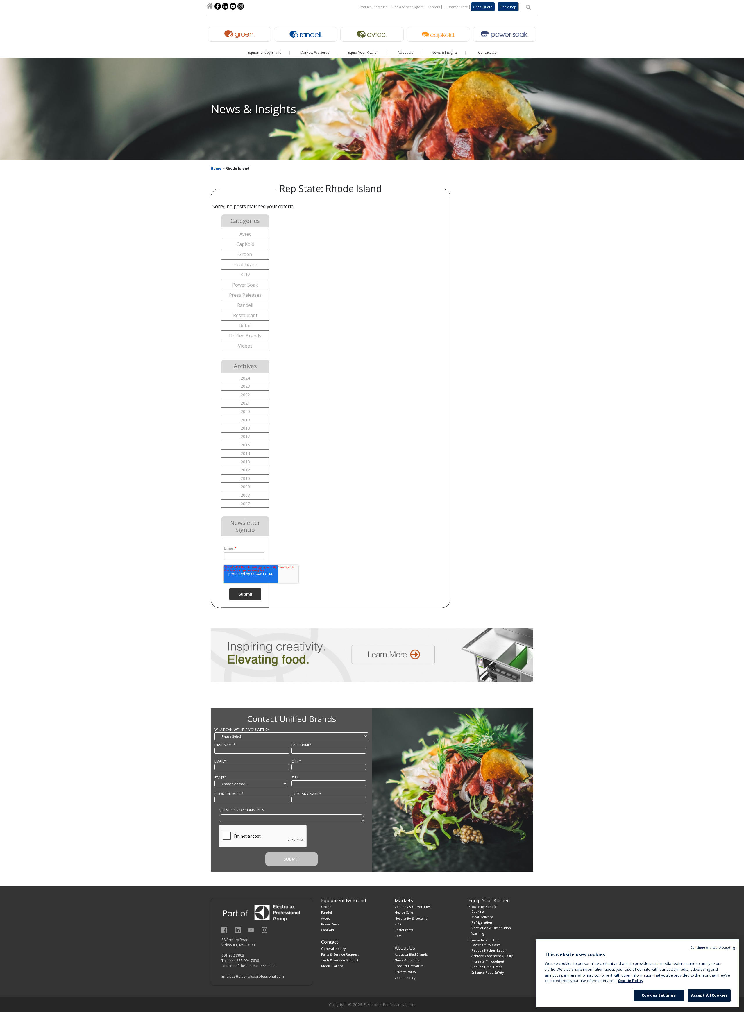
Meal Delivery (482, 917)
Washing (477, 933)
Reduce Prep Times (486, 967)
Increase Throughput (487, 961)
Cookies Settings (659, 995)
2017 (245, 436)
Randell (245, 305)
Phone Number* (229, 793)
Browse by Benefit (482, 906)
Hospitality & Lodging (411, 918)
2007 (245, 503)
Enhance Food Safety (487, 972)
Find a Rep (508, 7)
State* (220, 777)
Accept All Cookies (709, 995)
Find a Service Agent (407, 7)
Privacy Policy (405, 972)
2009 (245, 486)
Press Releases (245, 295)
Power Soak (245, 285)
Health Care (404, 912)
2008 (245, 495)
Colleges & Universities (412, 906)
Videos (245, 346)
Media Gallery (332, 966)
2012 (245, 470)
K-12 (245, 274)
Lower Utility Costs (485, 945)
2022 (245, 394)
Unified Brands (245, 335)
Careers (434, 7)
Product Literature (372, 7)
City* (296, 761)
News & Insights (407, 960)
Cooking (477, 911)
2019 (245, 420)
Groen (245, 254)
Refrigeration (481, 922)
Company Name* (306, 793)
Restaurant (245, 315)
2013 (245, 461)
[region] (637, 973)
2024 (245, 378)
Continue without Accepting (712, 947)
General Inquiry (333, 948)
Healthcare (245, 264)
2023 (245, 386)
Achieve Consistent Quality (492, 956)
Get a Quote (482, 7)
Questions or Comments (241, 810)
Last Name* (301, 745)
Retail (245, 325)
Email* (220, 761)
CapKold (245, 244)
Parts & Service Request (340, 954)
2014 (245, 453)
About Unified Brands (411, 954)
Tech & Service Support (339, 960)
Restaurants (404, 930)
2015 (245, 445)
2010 (245, 478)
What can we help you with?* (241, 729)
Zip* (295, 777)
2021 (245, 403)
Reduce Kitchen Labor (488, 950)
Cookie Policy (405, 977)
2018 (245, 428)
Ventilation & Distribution (491, 928)
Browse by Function (483, 940)
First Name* (224, 745)
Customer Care (456, 7)
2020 (245, 411)
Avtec (245, 234)
